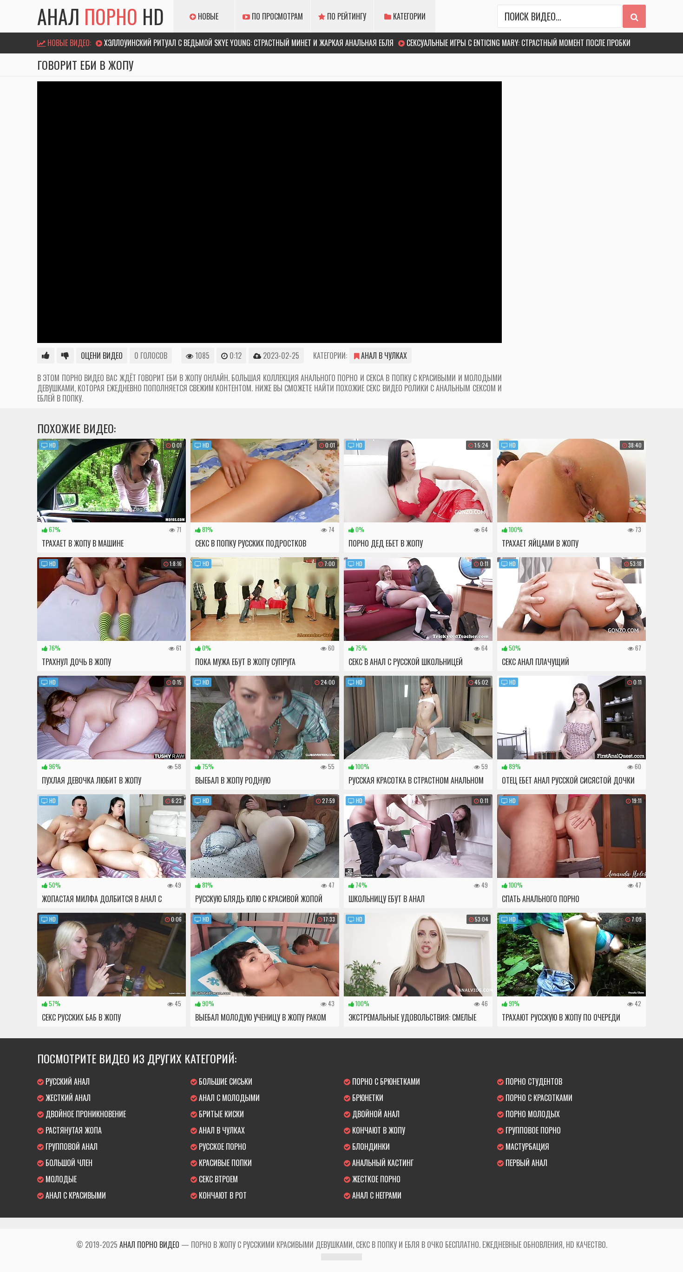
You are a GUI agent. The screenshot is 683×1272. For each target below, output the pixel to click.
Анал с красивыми (75, 1195)
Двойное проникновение (85, 1114)
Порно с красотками (538, 1097)
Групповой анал (71, 1146)
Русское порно (221, 1146)
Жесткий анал (67, 1097)
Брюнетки (366, 1097)
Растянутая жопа (73, 1130)
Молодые (60, 1179)
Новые (207, 16)
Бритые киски (220, 1114)
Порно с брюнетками (385, 1081)
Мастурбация (526, 1146)
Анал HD (100, 16)
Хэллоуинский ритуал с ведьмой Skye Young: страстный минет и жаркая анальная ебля (249, 42)
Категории (408, 16)
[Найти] (634, 16)
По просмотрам (276, 16)
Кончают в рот (222, 1195)
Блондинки (370, 1146)
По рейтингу (345, 16)
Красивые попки (224, 1162)
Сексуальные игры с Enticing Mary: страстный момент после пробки (518, 42)
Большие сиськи (224, 1081)
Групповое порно (532, 1130)
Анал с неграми (375, 1195)
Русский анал (67, 1081)
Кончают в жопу (377, 1130)
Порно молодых (532, 1114)
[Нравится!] (45, 355)
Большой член (68, 1162)
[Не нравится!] (65, 355)
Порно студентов (533, 1081)
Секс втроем (217, 1179)
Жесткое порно (375, 1179)
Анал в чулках (383, 355)
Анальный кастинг (382, 1162)
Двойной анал (375, 1114)
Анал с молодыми (228, 1097)
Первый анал (525, 1162)
